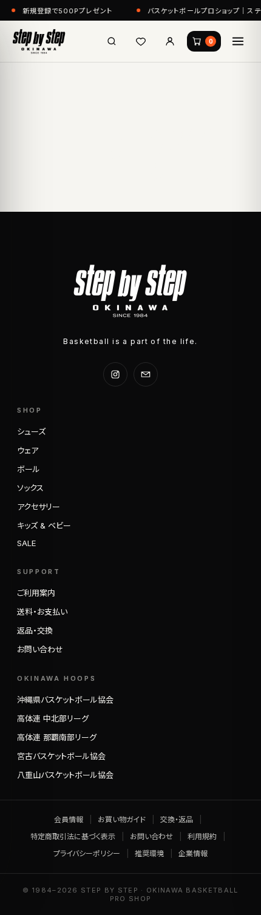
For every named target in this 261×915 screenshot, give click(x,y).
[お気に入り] (141, 41)
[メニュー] (238, 41)
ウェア (27, 450)
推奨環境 (149, 853)
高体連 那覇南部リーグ (57, 737)
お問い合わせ (40, 649)
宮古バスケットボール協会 (61, 756)
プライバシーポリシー (86, 853)
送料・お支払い (42, 611)
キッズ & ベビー (44, 525)
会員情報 (68, 819)
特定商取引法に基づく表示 (72, 836)
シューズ (31, 431)
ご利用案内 (36, 593)
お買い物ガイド (122, 819)
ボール (28, 469)
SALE (26, 543)
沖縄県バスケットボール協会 (65, 699)
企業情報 (193, 853)
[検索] (112, 41)
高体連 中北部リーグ (53, 718)
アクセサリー (38, 507)
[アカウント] (170, 41)
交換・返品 (176, 819)
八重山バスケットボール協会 (65, 775)
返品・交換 (35, 630)
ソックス (30, 488)
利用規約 (202, 836)
